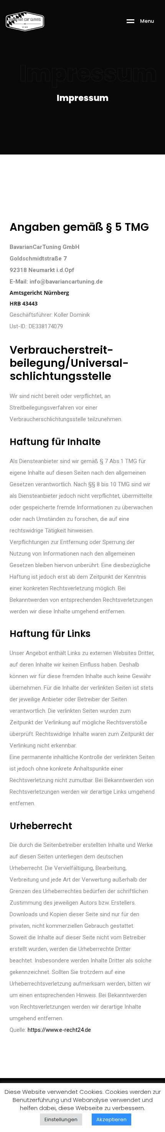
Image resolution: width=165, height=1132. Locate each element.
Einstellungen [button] (61, 1119)
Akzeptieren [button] (111, 1119)
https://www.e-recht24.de (59, 1029)
